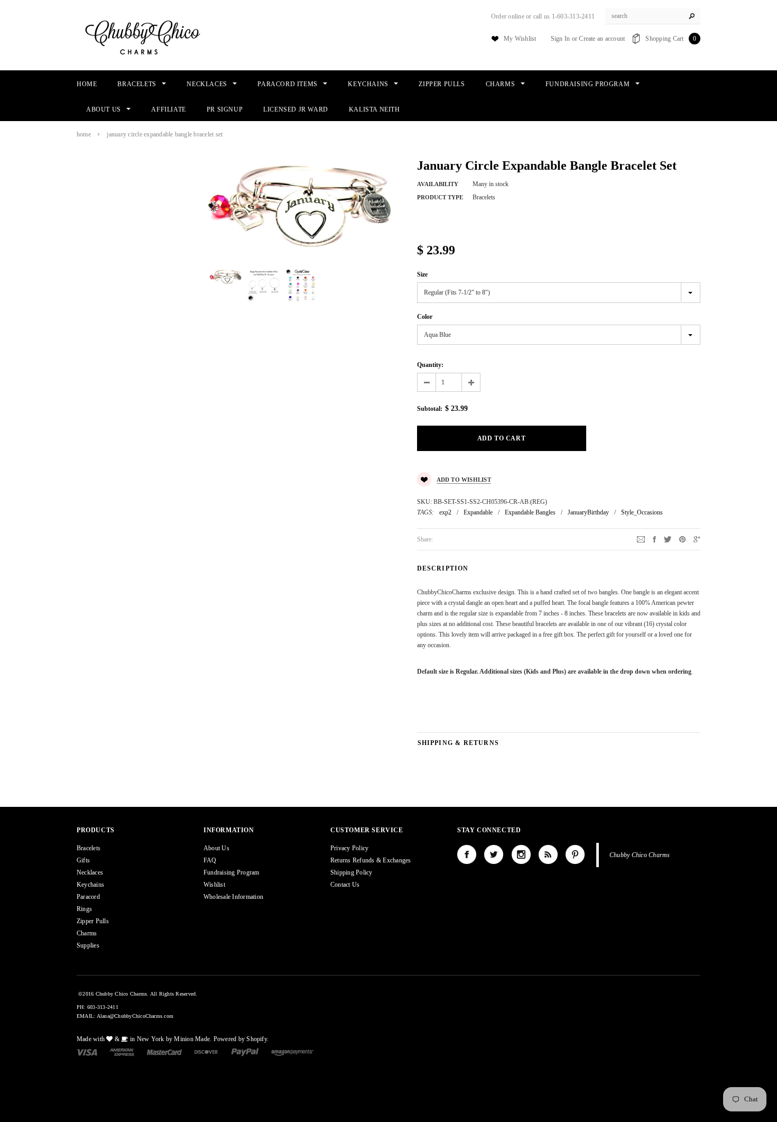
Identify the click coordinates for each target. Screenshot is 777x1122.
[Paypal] (245, 1051)
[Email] (641, 538)
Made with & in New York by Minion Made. (144, 1039)
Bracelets (88, 848)
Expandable (478, 512)
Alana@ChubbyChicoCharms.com (135, 1016)
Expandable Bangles (530, 512)
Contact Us (344, 884)
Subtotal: (429, 408)
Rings (84, 909)
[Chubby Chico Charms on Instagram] (521, 854)
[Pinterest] (682, 538)
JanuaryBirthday (588, 512)
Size (422, 274)
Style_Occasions (642, 512)
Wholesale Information (233, 896)
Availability (437, 184)
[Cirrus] (292, 1051)
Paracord (88, 896)
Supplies (88, 945)
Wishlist (214, 884)
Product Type (440, 197)
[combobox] (652, 16)
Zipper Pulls (93, 921)
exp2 (445, 512)
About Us (216, 848)
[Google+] (696, 538)
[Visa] (87, 1051)
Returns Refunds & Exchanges (370, 860)
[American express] (121, 1051)
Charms (87, 933)
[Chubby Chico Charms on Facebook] (466, 854)
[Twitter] (667, 538)
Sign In (560, 38)
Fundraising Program (232, 872)
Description (443, 568)
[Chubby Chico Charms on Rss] (548, 854)
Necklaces (90, 872)
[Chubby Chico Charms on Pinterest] (575, 854)
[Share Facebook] (654, 538)
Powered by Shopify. (241, 1039)
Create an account (602, 38)
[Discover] (206, 1051)
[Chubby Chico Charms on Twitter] (493, 854)
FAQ (210, 860)
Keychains (90, 884)
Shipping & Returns (459, 743)
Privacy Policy (349, 848)
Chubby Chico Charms (639, 855)
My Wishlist (520, 38)
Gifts (83, 860)
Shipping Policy (351, 872)
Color (424, 316)
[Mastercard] (164, 1051)
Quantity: (430, 365)
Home (84, 134)
